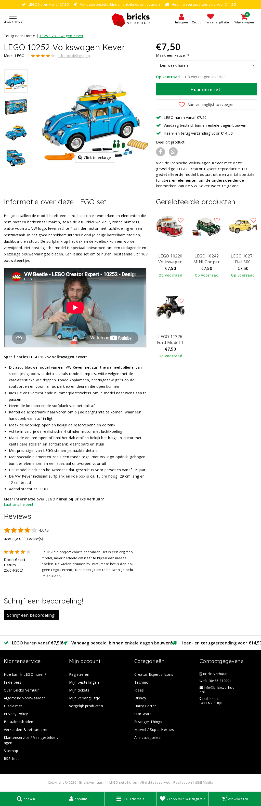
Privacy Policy (16, 713)
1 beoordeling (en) (74, 55)
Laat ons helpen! (18, 504)
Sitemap (11, 750)
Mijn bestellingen (84, 682)
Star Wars (142, 713)
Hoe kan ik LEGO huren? (25, 674)
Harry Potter (145, 705)
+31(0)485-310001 (216, 681)
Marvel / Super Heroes (154, 729)
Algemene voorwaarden (25, 698)
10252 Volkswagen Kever (62, 35)
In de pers (12, 682)
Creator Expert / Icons (153, 674)
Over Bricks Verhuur (21, 690)
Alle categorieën (148, 737)
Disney (140, 698)
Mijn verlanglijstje (84, 698)
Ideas (139, 690)
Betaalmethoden (18, 721)
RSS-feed (12, 758)
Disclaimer (13, 705)
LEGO (20, 55)
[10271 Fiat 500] (243, 226)
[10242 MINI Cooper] (206, 226)
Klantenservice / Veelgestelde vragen (32, 740)
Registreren (79, 674)
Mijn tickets (79, 690)
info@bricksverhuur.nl (217, 689)
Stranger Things (148, 721)
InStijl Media (203, 782)
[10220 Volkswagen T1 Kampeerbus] (170, 226)
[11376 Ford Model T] (170, 307)
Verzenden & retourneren (26, 729)
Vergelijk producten (86, 705)
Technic (141, 682)
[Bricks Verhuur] (130, 19)
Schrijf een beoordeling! (31, 615)
